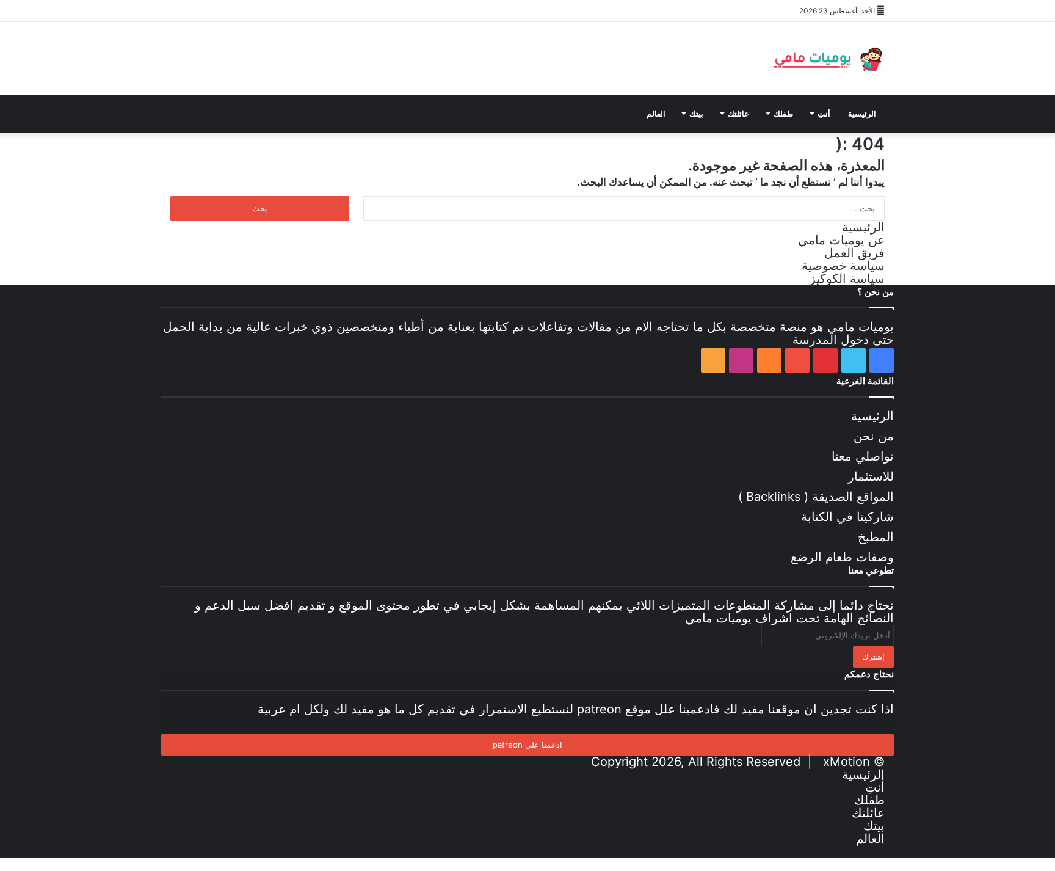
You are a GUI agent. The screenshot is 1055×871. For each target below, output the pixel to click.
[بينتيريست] (216, 10)
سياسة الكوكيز (847, 278)
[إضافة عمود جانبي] (344, 10)
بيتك (696, 113)
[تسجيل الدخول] (308, 10)
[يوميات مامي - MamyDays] (827, 58)
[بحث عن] (308, 113)
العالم (656, 113)
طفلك (783, 113)
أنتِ (824, 113)
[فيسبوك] (179, 10)
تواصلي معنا (863, 456)
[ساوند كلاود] (253, 10)
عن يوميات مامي (841, 240)
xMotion (846, 761)
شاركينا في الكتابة (847, 516)
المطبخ (876, 537)
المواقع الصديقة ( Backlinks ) (816, 496)
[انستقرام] (271, 10)
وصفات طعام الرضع (842, 557)
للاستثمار (871, 476)
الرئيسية (862, 113)
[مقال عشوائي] (326, 10)
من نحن (874, 436)
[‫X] (198, 10)
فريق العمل (854, 253)
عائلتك (738, 113)
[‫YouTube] (234, 10)
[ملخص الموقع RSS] (289, 10)
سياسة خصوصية (843, 265)
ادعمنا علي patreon (527, 744)
